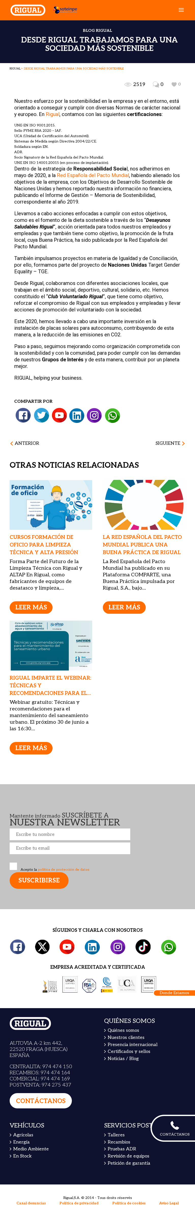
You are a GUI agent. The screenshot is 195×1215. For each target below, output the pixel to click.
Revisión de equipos (128, 1156)
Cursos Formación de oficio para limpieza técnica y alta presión (44, 545)
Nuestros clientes (126, 1037)
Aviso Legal (169, 1203)
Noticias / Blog (123, 1058)
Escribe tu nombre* (70, 834)
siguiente (168, 443)
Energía (21, 1142)
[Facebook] (23, 415)
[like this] (174, 84)
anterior (27, 443)
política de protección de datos (63, 869)
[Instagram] (94, 415)
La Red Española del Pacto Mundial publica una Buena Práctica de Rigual (142, 545)
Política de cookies (128, 1203)
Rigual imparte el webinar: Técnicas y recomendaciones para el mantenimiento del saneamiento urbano (50, 693)
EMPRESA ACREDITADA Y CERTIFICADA (97, 967)
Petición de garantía (129, 1163)
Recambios (119, 1142)
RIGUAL (15, 68)
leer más (31, 607)
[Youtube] (59, 415)
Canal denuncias (31, 1203)
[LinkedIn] (76, 415)
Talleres (116, 1135)
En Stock (22, 1156)
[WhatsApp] (112, 415)
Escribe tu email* (70, 848)
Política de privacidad (79, 1203)
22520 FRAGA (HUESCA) (39, 1049)
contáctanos (41, 1101)
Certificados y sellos (129, 1051)
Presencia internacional (132, 1044)
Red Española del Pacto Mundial (93, 175)
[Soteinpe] (62, 10)
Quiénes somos (123, 1030)
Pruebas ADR (122, 1149)
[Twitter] (41, 415)
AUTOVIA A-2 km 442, (36, 1043)
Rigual (52, 114)
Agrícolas (23, 1135)
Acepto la (54, 869)
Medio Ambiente (31, 1149)
